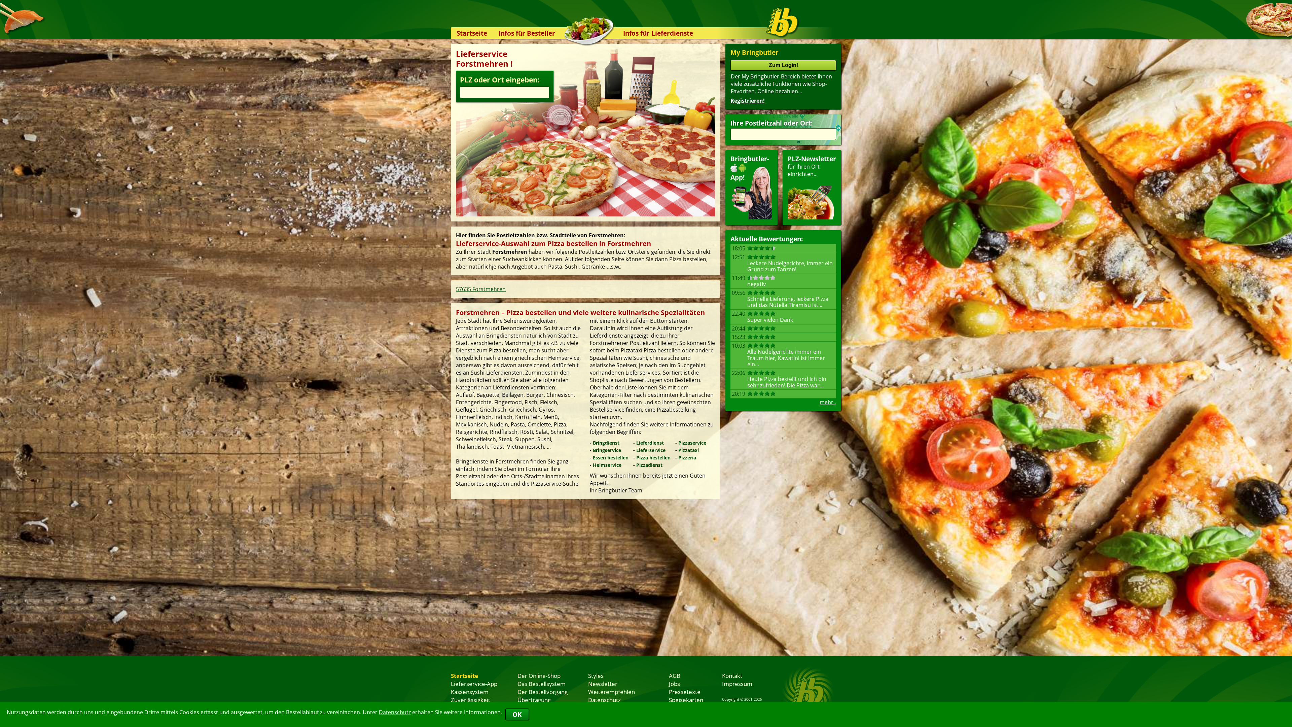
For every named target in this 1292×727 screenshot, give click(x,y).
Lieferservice (651, 450)
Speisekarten (686, 700)
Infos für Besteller (527, 33)
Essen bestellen (611, 457)
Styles (596, 675)
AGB (674, 675)
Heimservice (607, 465)
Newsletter (602, 684)
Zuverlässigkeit (470, 700)
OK (517, 714)
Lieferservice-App (474, 684)
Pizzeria (687, 457)
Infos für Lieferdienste (658, 33)
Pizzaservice (692, 443)
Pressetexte (685, 692)
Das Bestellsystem (541, 684)
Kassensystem (470, 692)
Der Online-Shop (539, 675)
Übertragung (534, 700)
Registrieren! (747, 100)
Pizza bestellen (653, 457)
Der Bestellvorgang (542, 692)
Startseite (472, 33)
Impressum (737, 684)
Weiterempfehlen (611, 692)
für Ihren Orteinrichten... (812, 166)
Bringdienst (606, 443)
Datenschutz (395, 712)
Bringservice (607, 450)
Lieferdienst (650, 443)
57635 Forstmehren (481, 289)
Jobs (674, 684)
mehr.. (828, 402)
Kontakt (732, 675)
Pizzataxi (688, 450)
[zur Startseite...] (782, 22)
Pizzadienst (649, 465)
